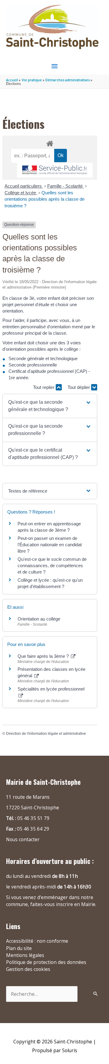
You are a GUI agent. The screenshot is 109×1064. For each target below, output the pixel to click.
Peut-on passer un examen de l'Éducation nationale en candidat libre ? (50, 545)
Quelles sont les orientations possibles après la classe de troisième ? (44, 199)
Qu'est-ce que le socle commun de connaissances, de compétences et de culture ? (52, 565)
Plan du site (19, 948)
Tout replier (44, 387)
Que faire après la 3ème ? (44, 656)
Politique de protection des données (46, 962)
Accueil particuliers (24, 186)
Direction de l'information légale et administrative (46, 733)
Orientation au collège (39, 618)
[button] (50, 406)
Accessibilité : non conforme (37, 941)
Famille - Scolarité (65, 186)
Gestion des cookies (28, 969)
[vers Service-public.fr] (55, 170)
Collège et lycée (21, 192)
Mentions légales (25, 955)
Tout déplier (79, 387)
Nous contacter (23, 839)
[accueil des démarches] (49, 142)
